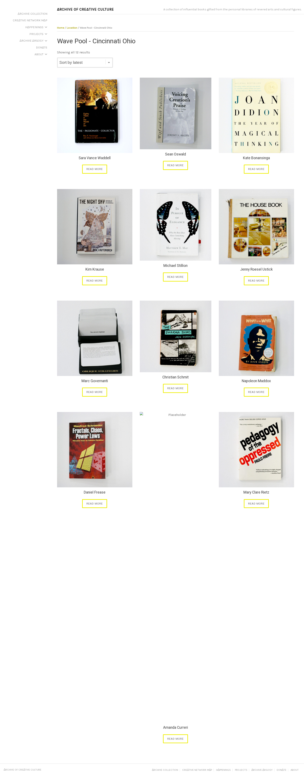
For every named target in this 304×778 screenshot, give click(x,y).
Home (60, 27)
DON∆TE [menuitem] (41, 47)
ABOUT (295, 770)
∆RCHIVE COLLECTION (165, 770)
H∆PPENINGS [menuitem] (34, 27)
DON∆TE (281, 770)
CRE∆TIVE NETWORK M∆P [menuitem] (30, 20)
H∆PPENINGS (223, 770)
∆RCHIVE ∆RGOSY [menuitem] (31, 40)
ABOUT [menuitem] (39, 54)
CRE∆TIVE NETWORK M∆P (197, 770)
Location (72, 27)
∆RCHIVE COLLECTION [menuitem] (32, 14)
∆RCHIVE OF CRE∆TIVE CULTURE (85, 9)
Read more (94, 169)
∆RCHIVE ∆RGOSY (262, 770)
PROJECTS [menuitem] (36, 34)
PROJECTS (241, 770)
